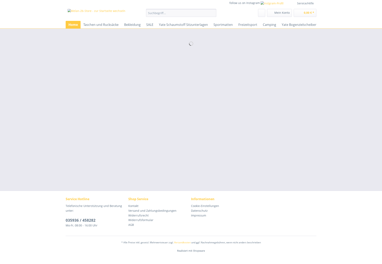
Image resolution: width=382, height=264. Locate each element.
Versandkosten (182, 242)
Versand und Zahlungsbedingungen (152, 211)
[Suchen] (212, 13)
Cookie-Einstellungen (205, 206)
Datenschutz (199, 211)
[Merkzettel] (261, 13)
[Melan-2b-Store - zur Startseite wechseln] (96, 14)
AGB (131, 225)
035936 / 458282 (81, 220)
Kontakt (133, 206)
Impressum (198, 215)
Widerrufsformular (140, 220)
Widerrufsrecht (138, 215)
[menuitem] (181, 15)
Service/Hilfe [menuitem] (305, 3)
